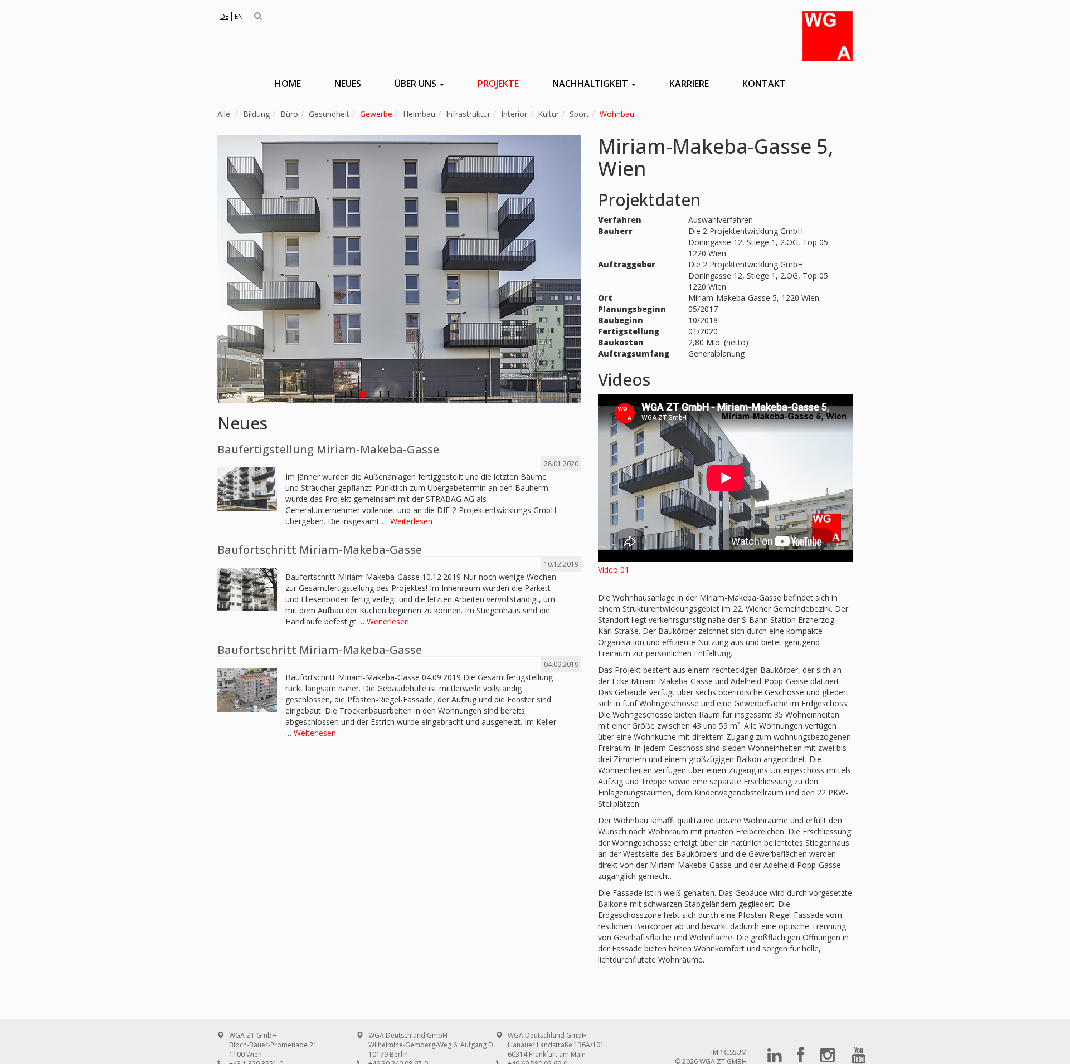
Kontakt (764, 83)
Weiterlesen (411, 521)
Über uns (417, 83)
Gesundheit (329, 114)
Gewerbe (376, 114)
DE (224, 16)
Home (288, 83)
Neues (347, 83)
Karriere (689, 83)
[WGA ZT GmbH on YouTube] (859, 1058)
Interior (514, 114)
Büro (289, 114)
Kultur (548, 114)
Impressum (729, 1052)
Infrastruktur (468, 114)
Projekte (498, 83)
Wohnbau (617, 114)
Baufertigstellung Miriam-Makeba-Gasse (328, 449)
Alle (223, 114)
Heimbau (419, 114)
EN (239, 16)
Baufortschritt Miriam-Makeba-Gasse (319, 549)
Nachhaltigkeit (591, 83)
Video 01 (613, 569)
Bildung (256, 114)
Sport (579, 114)
